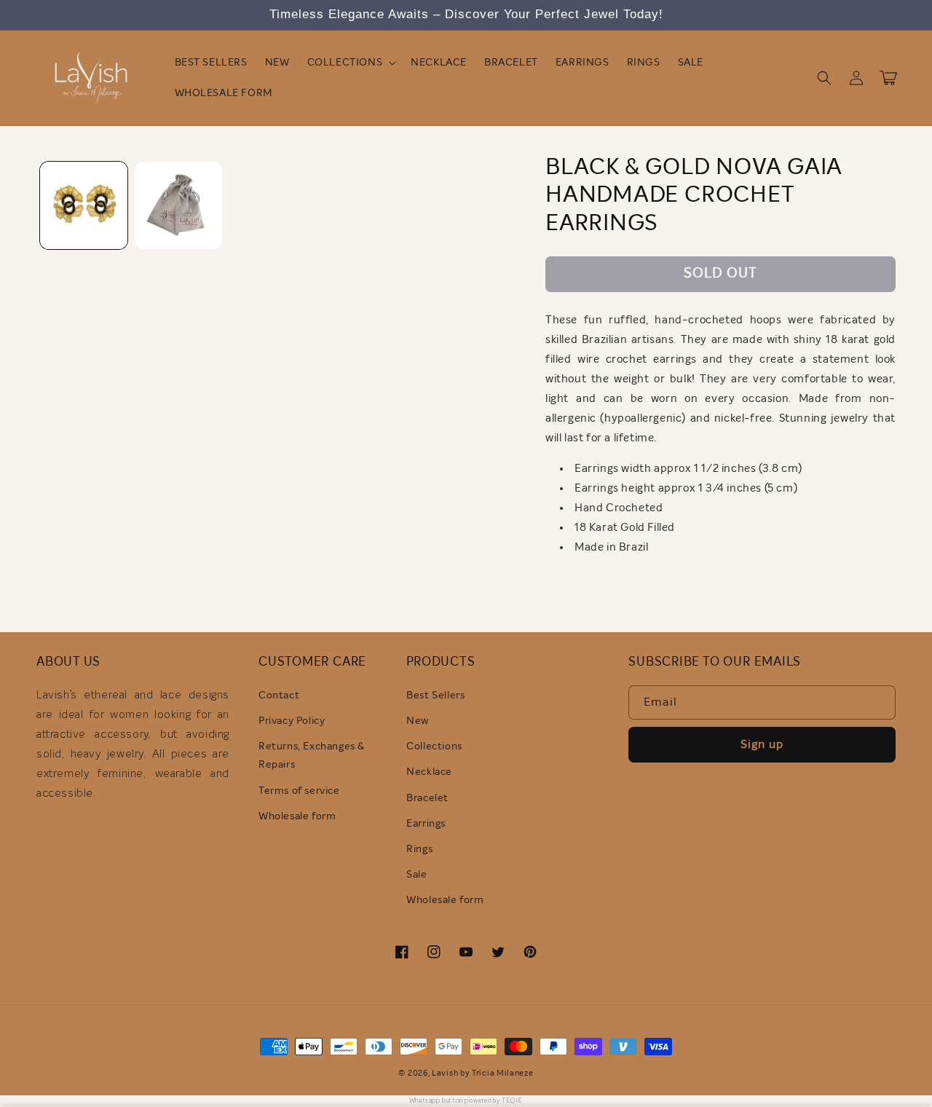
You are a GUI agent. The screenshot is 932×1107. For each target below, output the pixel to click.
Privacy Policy (291, 721)
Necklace (429, 772)
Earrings (426, 824)
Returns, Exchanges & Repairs (311, 755)
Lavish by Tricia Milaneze (483, 1073)
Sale (416, 875)
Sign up (762, 744)
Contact (278, 695)
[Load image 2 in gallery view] (178, 205)
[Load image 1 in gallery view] (83, 205)
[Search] (824, 78)
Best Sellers (435, 695)
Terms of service (299, 791)
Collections (434, 746)
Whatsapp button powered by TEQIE (466, 1101)
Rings (419, 849)
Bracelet (427, 798)
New (417, 721)
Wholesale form (297, 816)
